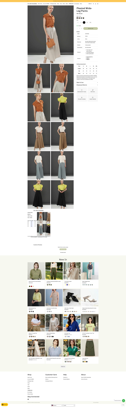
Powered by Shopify (37, 402)
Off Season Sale (30, 381)
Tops (28, 384)
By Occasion (30, 392)
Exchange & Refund (49, 381)
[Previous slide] (29, 271)
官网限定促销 (30, 390)
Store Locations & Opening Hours (51, 377)
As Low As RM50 (31, 379)
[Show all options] (77, 311)
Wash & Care (80, 82)
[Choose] (43, 278)
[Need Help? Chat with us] (123, 400)
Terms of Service (84, 379)
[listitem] (81, 4)
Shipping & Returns (82, 85)
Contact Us (65, 377)
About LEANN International (86, 377)
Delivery (46, 379)
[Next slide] (43, 271)
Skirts (29, 388)
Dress (29, 382)
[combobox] (57, 405)
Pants (29, 386)
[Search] (93, 4)
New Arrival (30, 377)
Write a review (63, 249)
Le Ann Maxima (32, 402)
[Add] (61, 355)
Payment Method (66, 379)
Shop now (63, 366)
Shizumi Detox (30, 394)
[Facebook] (28, 399)
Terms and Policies (95, 402)
